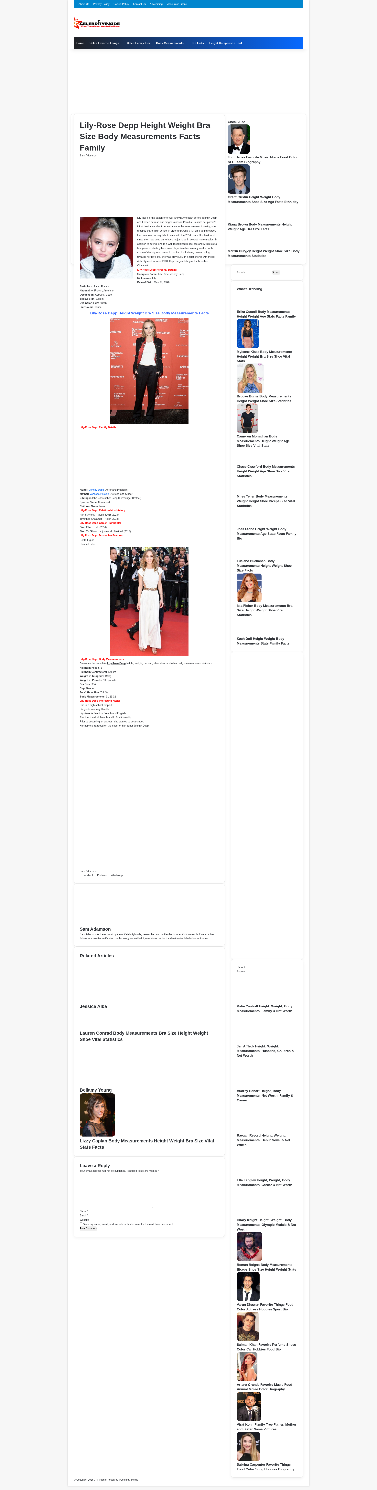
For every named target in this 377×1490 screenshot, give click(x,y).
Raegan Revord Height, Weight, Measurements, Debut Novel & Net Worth (263, 1140)
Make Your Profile (177, 4)
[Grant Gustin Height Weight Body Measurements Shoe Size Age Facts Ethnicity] (239, 192)
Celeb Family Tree (139, 43)
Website (84, 1219)
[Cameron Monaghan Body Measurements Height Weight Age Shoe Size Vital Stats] (247, 432)
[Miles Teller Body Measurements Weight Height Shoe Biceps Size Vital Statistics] (247, 492)
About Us (84, 4)
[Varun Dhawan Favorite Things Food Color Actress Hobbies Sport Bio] (248, 1300)
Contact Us (139, 4)
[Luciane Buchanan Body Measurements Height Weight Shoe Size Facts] (249, 556)
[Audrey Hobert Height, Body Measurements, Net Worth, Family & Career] (258, 1086)
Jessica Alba (93, 1006)
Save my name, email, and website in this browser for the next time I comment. (128, 1224)
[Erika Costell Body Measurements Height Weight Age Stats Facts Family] (249, 307)
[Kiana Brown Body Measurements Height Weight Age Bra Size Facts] (240, 220)
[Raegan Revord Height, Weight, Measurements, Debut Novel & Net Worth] (258, 1131)
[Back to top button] (69, 1483)
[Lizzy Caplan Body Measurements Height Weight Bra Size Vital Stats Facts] (97, 1135)
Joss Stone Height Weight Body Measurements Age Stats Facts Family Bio (266, 533)
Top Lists (197, 43)
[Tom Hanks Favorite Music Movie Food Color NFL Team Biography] (239, 153)
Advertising (156, 4)
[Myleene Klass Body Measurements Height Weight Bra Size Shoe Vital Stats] (248, 347)
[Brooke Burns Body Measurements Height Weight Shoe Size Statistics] (250, 392)
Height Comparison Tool (225, 43)
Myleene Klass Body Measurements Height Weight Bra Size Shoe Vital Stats (264, 356)
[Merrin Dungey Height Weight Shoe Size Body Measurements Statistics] (240, 246)
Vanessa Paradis (99, 493)
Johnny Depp (96, 489)
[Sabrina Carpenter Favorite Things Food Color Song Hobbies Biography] (248, 1460)
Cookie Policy (121, 4)
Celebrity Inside (129, 1479)
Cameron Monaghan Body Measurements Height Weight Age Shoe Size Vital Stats (263, 441)
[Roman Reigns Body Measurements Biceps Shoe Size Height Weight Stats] (249, 1260)
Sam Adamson (88, 155)
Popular (241, 971)
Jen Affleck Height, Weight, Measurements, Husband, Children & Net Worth (265, 1051)
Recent (241, 967)
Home (80, 43)
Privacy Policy (101, 4)
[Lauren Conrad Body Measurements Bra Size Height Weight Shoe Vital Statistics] (97, 1027)
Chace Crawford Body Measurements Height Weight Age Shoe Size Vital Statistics (266, 471)
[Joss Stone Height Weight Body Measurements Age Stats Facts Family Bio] (249, 524)
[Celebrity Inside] (97, 22)
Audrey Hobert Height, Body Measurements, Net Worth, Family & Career (265, 1095)
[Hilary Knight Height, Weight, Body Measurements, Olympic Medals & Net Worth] (258, 1215)
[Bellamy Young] (118, 1084)
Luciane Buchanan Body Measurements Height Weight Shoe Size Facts (264, 565)
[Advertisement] (188, 80)
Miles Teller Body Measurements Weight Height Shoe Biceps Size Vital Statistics (266, 501)
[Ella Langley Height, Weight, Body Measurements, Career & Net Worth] (258, 1175)
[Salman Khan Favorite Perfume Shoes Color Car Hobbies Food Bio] (248, 1340)
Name (84, 1211)
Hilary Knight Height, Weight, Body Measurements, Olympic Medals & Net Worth (266, 1224)
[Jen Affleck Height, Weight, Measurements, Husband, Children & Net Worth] (258, 1042)
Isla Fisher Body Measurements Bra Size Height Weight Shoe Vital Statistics (264, 610)
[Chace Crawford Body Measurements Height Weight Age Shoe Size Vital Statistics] (248, 462)
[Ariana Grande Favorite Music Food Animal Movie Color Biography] (247, 1380)
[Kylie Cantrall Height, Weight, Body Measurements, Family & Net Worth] (258, 1002)
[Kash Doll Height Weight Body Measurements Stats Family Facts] (250, 634)
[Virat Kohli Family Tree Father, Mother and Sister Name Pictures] (249, 1420)
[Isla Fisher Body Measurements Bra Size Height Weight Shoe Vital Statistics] (249, 601)
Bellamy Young (96, 1090)
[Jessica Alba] (118, 1001)
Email (84, 1215)
